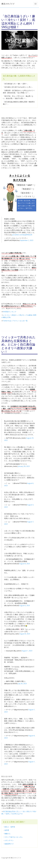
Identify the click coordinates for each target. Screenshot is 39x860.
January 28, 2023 (24, 466)
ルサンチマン (9, 840)
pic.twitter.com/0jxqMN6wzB (22, 235)
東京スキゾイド (8, 3)
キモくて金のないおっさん (13, 837)
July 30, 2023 (22, 684)
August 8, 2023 (24, 564)
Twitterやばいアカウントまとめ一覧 (15, 321)
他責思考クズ (9, 844)
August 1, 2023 (27, 651)
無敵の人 (7, 834)
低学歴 (6, 830)
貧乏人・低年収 (9, 827)
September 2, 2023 (26, 240)
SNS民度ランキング (9, 312)
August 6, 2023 (24, 605)
